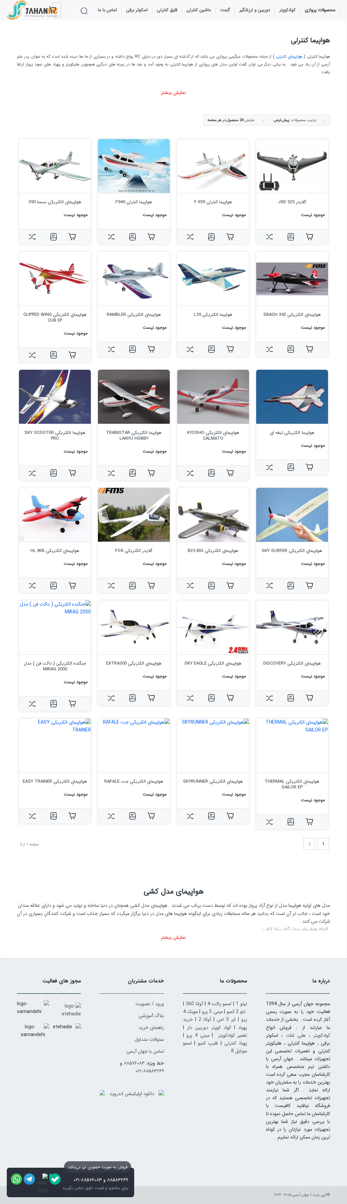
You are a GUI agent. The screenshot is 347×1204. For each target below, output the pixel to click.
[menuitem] (320, 10)
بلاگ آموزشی (151, 1015)
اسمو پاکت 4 (219, 1004)
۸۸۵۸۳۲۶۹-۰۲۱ (150, 1071)
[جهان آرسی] (33, 10)
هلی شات (296, 1035)
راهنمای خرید (151, 1027)
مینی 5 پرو (212, 1011)
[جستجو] (85, 11)
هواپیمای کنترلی (289, 56)
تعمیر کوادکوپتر (232, 1035)
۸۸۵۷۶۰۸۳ (134, 1063)
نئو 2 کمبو (236, 1011)
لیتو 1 (241, 1004)
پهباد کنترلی (235, 1043)
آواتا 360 (194, 1004)
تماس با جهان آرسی (145, 1051)
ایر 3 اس (226, 1019)
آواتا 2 (205, 1019)
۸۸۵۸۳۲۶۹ (117, 1180)
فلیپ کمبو (208, 1043)
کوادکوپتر (321, 1035)
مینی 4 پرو (197, 1035)
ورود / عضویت (150, 1004)
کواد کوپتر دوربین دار (209, 1027)
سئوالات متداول (149, 1039)
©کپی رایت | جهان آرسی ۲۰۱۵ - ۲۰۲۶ (302, 1195)
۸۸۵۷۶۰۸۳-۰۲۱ (88, 1180)
